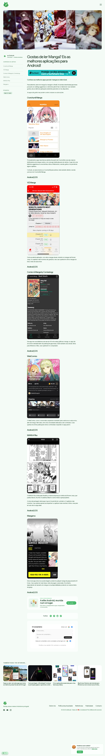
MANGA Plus (6, 80)
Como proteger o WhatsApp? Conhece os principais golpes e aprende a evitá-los (39, 684)
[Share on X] (51, 616)
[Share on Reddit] (57, 616)
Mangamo (6, 84)
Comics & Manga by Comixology (11, 73)
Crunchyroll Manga (8, 66)
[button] (52, 29)
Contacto (99, 706)
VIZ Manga (6, 70)
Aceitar (80, 751)
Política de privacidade (65, 706)
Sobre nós (52, 706)
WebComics (6, 77)
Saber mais (94, 748)
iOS (35, 177)
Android (30, 177)
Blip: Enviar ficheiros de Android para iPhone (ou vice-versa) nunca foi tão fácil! (88, 684)
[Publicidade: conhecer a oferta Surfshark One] (52, 73)
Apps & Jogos (7, 93)
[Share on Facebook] (54, 616)
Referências (79, 706)
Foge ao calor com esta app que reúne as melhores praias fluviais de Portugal (14, 684)
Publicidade (89, 706)
